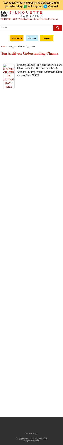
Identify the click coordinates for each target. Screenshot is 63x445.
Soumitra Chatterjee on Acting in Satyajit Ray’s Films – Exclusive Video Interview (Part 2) (39, 66)
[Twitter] (21, 426)
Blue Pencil (31, 38)
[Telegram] (28, 426)
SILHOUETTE (26, 14)
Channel (44, 6)
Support (47, 38)
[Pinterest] (42, 426)
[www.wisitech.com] (37, 433)
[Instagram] (49, 426)
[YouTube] (35, 426)
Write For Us (16, 38)
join (14, 6)
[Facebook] (14, 426)
